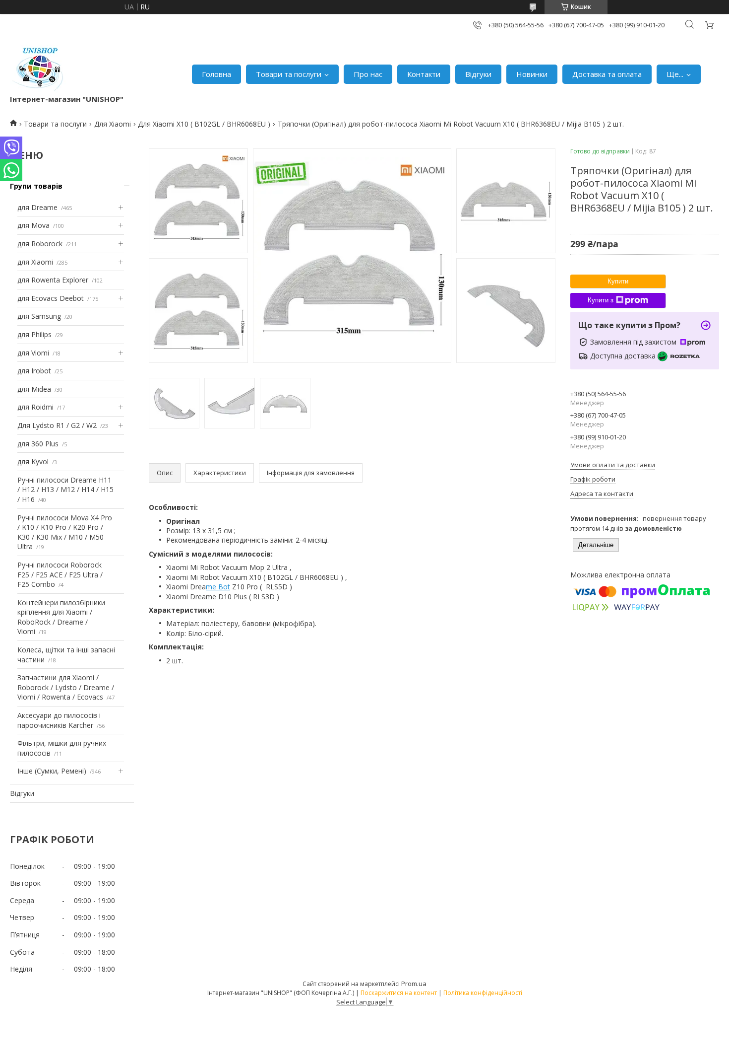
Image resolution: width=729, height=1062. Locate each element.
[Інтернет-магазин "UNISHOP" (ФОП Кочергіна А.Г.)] (39, 69)
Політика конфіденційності (482, 993)
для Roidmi (35, 407)
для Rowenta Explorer (52, 279)
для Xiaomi (35, 262)
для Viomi (33, 352)
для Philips (34, 334)
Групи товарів (36, 186)
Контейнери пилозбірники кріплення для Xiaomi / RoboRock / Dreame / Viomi (61, 617)
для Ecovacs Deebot (50, 298)
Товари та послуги (288, 74)
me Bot (218, 586)
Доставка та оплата (607, 74)
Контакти (423, 74)
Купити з (600, 300)
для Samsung (39, 316)
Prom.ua (413, 983)
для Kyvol (33, 461)
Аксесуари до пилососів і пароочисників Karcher (59, 720)
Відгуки (478, 74)
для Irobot (34, 370)
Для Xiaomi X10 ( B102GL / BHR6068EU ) (204, 124)
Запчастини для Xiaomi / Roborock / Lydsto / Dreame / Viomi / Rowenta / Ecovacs (65, 687)
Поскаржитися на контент (399, 993)
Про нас (368, 74)
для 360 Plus (38, 443)
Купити (618, 281)
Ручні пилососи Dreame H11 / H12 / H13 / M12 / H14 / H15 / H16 (65, 489)
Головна (216, 74)
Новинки (531, 74)
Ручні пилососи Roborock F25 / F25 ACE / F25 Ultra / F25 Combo (60, 574)
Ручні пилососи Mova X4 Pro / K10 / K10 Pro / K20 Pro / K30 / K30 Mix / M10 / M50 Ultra (64, 532)
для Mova (33, 225)
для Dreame (37, 207)
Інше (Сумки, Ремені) (51, 771)
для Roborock (39, 243)
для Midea (34, 389)
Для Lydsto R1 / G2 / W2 (57, 425)
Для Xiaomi (112, 124)
